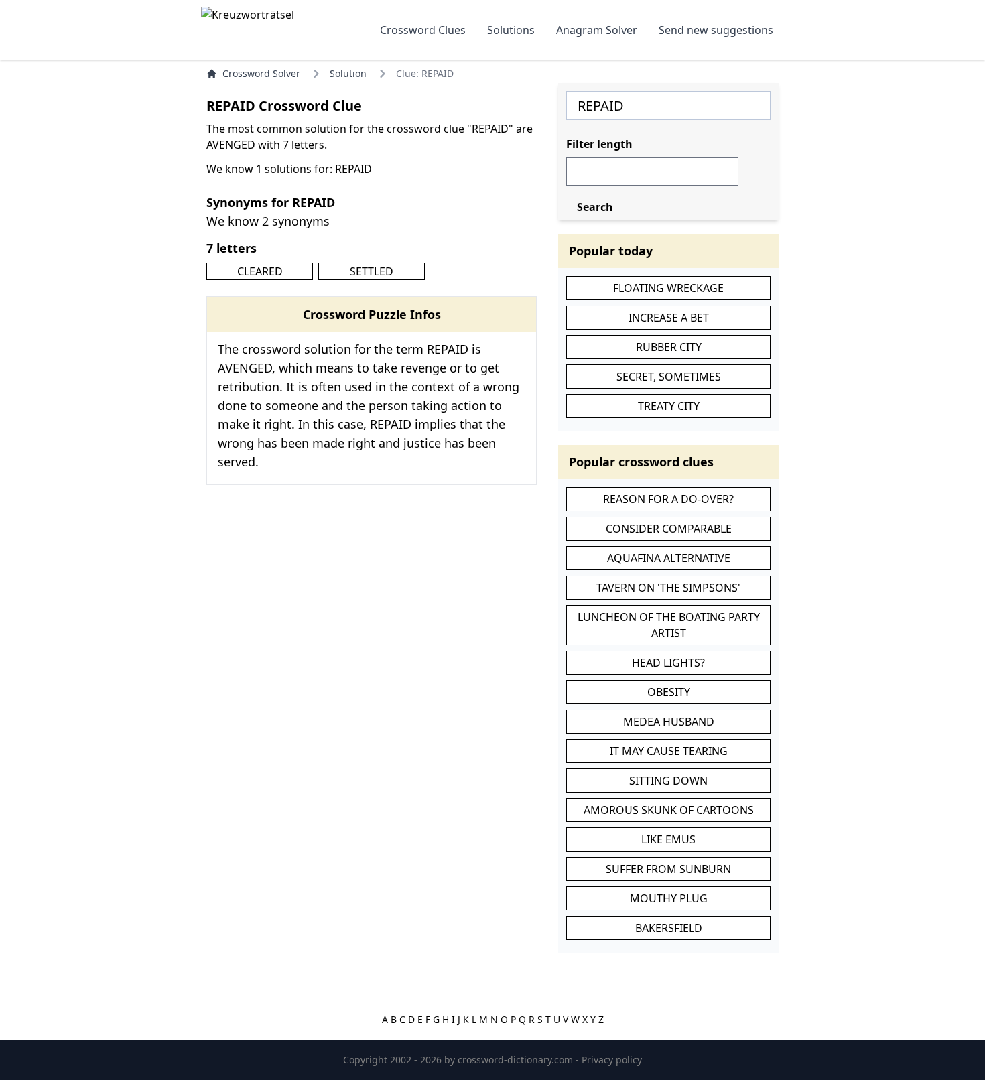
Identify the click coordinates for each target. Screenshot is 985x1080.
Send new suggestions (716, 30)
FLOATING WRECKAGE (668, 288)
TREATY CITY (669, 406)
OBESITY (668, 692)
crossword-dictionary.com (517, 1059)
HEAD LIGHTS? (668, 662)
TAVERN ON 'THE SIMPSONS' (668, 587)
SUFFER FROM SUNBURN (668, 869)
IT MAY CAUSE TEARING (669, 751)
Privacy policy (612, 1059)
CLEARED (260, 271)
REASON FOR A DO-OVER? (668, 499)
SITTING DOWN (668, 780)
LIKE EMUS (668, 839)
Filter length (599, 144)
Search (595, 207)
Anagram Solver (596, 30)
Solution (348, 73)
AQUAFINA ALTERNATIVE (668, 558)
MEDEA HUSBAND (668, 721)
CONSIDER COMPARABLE (669, 528)
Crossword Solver (261, 73)
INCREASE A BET (669, 317)
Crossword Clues (423, 30)
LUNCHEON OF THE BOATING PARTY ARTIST (669, 625)
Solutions (511, 30)
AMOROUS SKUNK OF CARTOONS (669, 810)
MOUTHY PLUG (669, 898)
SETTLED (371, 271)
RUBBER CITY (669, 347)
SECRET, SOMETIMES (668, 376)
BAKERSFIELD (668, 928)
